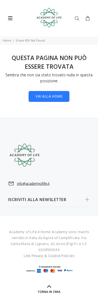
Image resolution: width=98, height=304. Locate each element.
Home (7, 40)
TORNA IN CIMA (49, 292)
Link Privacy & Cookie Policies (49, 256)
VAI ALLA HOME (49, 96)
